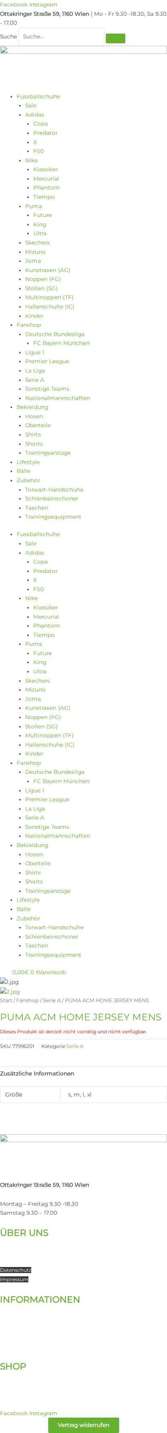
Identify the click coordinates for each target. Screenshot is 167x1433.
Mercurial (46, 178)
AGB (5, 1346)
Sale (30, 105)
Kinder (34, 316)
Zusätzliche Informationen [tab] (37, 1073)
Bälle (23, 471)
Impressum (14, 1279)
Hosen (34, 416)
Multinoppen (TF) (49, 297)
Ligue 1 (34, 352)
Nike (31, 160)
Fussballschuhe (38, 96)
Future (42, 215)
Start (6, 1000)
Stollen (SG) (41, 288)
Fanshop (29, 325)
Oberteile (38, 425)
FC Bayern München (61, 343)
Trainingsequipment (53, 516)
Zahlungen (15, 1327)
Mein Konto (16, 1376)
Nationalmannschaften (57, 398)
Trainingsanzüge (48, 452)
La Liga (35, 370)
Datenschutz (15, 1270)
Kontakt (11, 1251)
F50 (38, 151)
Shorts (34, 444)
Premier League (47, 361)
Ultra (40, 233)
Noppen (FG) (43, 279)
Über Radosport (22, 1242)
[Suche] (115, 38)
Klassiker (45, 169)
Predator (45, 133)
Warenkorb (15, 1394)
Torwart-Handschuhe (54, 489)
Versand (11, 1318)
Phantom (46, 187)
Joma (33, 261)
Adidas (34, 114)
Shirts (33, 434)
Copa (40, 123)
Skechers (37, 242)
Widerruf (10, 1337)
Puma (33, 206)
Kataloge (12, 1309)
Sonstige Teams (47, 388)
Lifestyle (28, 462)
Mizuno (35, 252)
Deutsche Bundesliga (55, 334)
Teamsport (15, 1260)
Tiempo (44, 197)
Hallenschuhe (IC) (50, 306)
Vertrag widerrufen (83, 1425)
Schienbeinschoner (51, 498)
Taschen (36, 508)
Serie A (34, 380)
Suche (8, 36)
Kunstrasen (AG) (48, 270)
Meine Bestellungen (28, 1385)
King (39, 224)
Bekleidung (32, 407)
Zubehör (28, 480)
